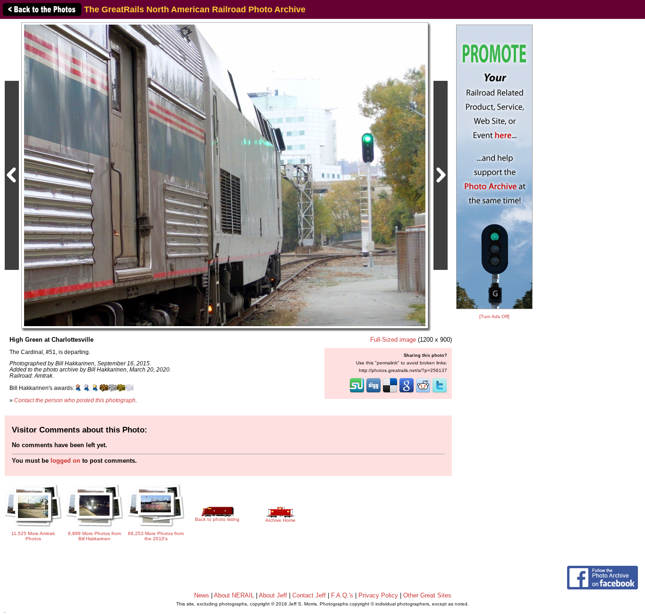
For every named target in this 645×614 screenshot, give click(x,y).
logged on (65, 460)
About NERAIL (234, 595)
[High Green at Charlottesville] (224, 175)
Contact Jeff (309, 595)
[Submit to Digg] (373, 391)
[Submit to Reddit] (423, 391)
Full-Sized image (393, 339)
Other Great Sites (427, 595)
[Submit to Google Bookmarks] (406, 391)
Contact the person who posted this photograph (75, 400)
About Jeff (273, 595)
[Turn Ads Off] (494, 316)
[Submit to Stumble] (357, 391)
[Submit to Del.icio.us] (390, 391)
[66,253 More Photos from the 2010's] (156, 527)
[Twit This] (439, 391)
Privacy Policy (378, 595)
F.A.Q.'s (342, 595)
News (201, 595)
